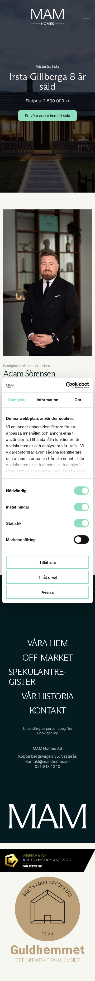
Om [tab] (77, 400)
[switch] (76, 505)
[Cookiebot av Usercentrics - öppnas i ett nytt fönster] (67, 385)
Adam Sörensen (29, 373)
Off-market (47, 658)
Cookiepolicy (47, 733)
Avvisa (47, 592)
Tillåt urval (47, 577)
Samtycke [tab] (17, 400)
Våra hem (47, 643)
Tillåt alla (47, 562)
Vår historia (47, 696)
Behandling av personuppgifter (47, 728)
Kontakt (47, 711)
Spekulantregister (37, 677)
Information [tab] (47, 400)
